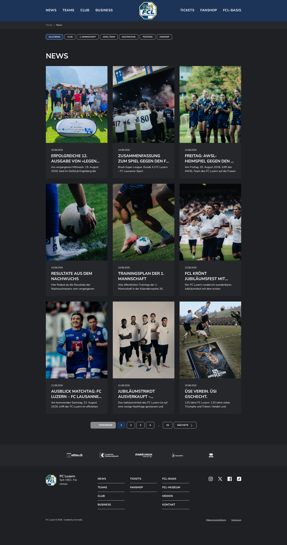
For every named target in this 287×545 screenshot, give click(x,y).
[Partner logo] (211, 479)
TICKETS (187, 10)
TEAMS (68, 10)
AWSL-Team (109, 37)
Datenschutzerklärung (216, 520)
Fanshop (208, 10)
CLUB (85, 10)
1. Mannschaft (88, 37)
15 (167, 425)
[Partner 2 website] (109, 455)
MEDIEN (167, 496)
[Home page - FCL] (148, 10)
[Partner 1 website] (74, 455)
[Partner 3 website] (143, 455)
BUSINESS (104, 10)
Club (70, 37)
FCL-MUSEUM (171, 487)
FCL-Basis (232, 10)
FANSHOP (136, 487)
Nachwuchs (129, 37)
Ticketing (148, 37)
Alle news (54, 37)
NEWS (51, 10)
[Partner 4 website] (177, 455)
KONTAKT (168, 504)
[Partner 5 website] (211, 455)
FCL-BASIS (169, 479)
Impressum (236, 520)
